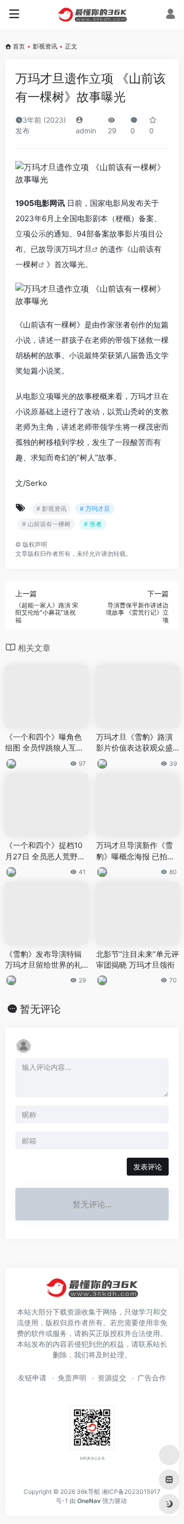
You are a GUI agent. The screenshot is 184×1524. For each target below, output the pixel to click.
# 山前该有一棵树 (46, 524)
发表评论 (147, 1166)
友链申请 (32, 1377)
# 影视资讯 (51, 508)
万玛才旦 (76, 249)
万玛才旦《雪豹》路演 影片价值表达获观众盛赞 (134, 743)
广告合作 (151, 1377)
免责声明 (72, 1377)
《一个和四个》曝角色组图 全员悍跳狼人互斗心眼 (44, 743)
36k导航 (88, 1491)
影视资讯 (45, 46)
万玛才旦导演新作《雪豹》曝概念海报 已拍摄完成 (135, 851)
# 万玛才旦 (95, 508)
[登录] (170, 15)
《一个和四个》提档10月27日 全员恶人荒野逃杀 (45, 851)
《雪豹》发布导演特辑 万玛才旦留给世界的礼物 (43, 960)
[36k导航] (92, 14)
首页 (19, 46)
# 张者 (93, 524)
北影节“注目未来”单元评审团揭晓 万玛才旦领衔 (137, 959)
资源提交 (112, 1377)
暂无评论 (40, 1009)
